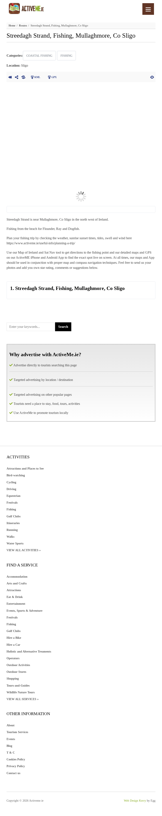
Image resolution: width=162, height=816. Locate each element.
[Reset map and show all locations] (152, 77)
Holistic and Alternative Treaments (29, 651)
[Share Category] (23, 77)
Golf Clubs (13, 516)
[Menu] (148, 9)
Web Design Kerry (135, 800)
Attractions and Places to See (25, 468)
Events (11, 739)
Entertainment (16, 603)
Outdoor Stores (16, 671)
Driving (11, 489)
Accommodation (17, 576)
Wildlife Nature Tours (21, 692)
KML (37, 77)
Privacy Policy (16, 766)
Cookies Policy (16, 759)
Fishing (66, 55)
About (11, 725)
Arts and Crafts (17, 583)
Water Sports (15, 543)
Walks (10, 536)
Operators (13, 658)
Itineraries (13, 523)
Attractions (14, 590)
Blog (9, 745)
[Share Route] (16, 77)
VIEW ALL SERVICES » (23, 699)
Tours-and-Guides (18, 685)
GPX (54, 77)
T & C (11, 752)
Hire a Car (13, 644)
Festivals (12, 502)
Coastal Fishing (39, 55)
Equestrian (13, 495)
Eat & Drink (15, 597)
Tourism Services (17, 732)
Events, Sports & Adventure (24, 610)
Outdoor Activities (18, 665)
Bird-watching (16, 475)
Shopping (13, 678)
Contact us (13, 773)
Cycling (11, 482)
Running (12, 530)
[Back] (10, 77)
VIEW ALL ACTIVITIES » (24, 550)
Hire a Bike (14, 637)
